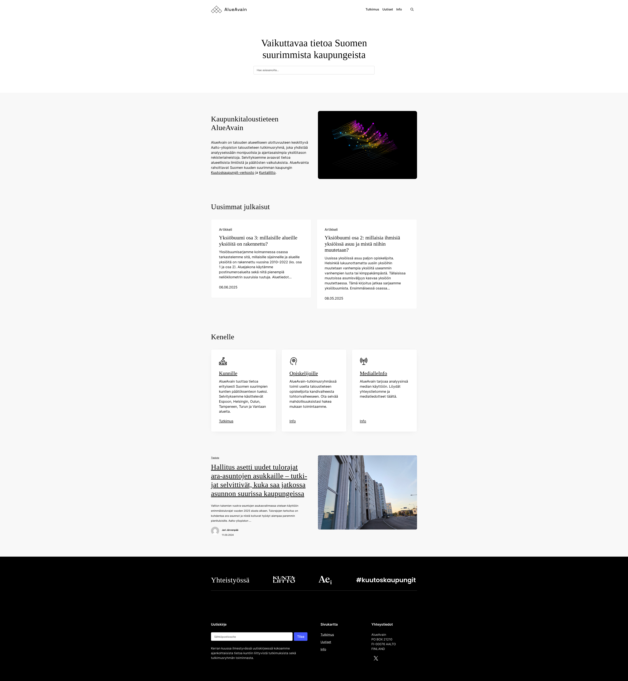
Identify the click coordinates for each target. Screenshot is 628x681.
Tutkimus (327, 635)
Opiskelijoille (303, 373)
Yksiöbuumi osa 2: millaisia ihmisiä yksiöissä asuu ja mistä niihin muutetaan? (362, 244)
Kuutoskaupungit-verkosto (232, 172)
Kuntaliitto (267, 172)
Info (323, 649)
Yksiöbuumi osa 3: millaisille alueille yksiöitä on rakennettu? (258, 241)
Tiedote (215, 457)
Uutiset (326, 642)
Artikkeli (225, 229)
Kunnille (228, 373)
